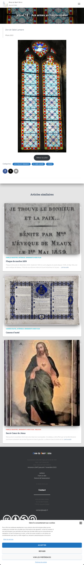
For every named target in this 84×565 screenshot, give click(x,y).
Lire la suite (65, 267)
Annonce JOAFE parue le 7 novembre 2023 (42, 467)
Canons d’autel (12, 332)
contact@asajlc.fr (42, 510)
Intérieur (21, 257)
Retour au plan (42, 158)
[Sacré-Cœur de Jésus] (42, 383)
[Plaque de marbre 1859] (42, 228)
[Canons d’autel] (42, 300)
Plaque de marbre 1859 (16, 261)
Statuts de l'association (42, 478)
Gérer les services (8, 539)
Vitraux (50, 164)
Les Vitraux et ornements (21, 164)
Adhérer (42, 473)
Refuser (42, 551)
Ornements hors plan (33, 257)
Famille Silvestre (12, 257)
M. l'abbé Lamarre (38, 164)
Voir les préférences (42, 557)
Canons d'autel (11, 329)
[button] (81, 523)
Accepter (42, 545)
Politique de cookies (41, 562)
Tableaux (38, 429)
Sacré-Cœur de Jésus (15, 433)
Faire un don (42, 476)
